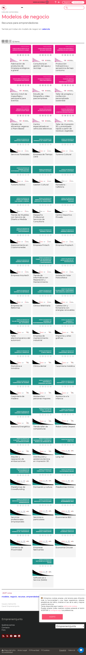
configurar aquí (55, 610)
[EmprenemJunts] (16, 8)
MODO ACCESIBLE (39, 2)
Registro (67, 2)
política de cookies (70, 606)
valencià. (46, 29)
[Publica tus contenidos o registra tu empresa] (59, 2)
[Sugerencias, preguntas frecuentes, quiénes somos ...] (55, 2)
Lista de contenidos (10, 12)
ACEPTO (52, 617)
